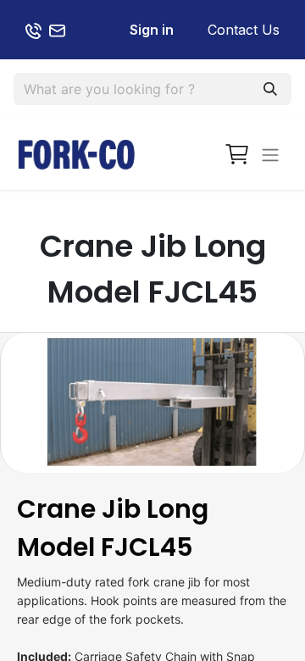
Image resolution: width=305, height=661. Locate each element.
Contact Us (244, 29)
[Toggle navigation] (270, 154)
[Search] (270, 89)
